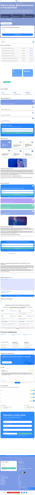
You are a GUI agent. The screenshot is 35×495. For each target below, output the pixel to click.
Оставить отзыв (18, 382)
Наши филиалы (20, 482)
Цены (19, 478)
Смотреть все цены (6, 23)
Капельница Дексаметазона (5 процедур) (8, 55)
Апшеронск (20, 468)
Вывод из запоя (3, 483)
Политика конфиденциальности (22, 486)
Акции (19, 477)
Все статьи (17, 349)
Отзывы (19, 481)
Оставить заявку (17, 248)
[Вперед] (33, 332)
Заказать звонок (17, 34)
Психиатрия (3, 479)
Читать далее (3, 180)
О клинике (19, 476)
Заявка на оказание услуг (17, 194)
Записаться (31, 48)
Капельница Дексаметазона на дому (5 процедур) (9, 60)
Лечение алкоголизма (4, 476)
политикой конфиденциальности (23, 196)
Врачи (19, 479)
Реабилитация (3, 480)
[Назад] (31, 332)
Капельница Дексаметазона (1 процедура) (8, 53)
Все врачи (17, 295)
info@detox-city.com (21, 465)
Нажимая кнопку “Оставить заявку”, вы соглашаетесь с (18, 196)
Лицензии (19, 480)
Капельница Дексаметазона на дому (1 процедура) (10, 58)
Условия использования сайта (22, 487)
